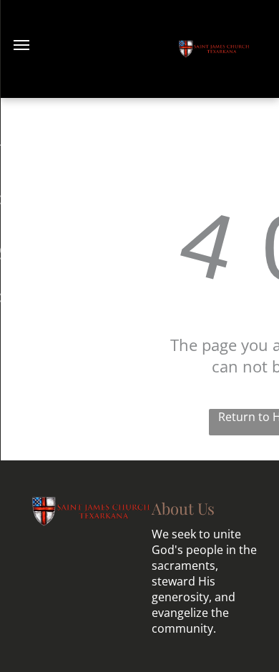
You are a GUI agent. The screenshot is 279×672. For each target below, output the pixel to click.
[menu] (21, 45)
